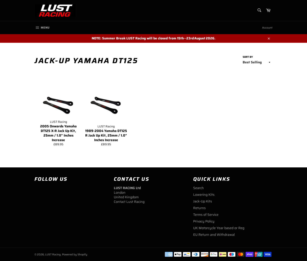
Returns (199, 208)
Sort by (248, 57)
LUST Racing (53, 254)
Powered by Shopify (74, 254)
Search (198, 188)
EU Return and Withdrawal (214, 234)
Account (267, 27)
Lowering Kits (203, 194)
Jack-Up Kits (202, 201)
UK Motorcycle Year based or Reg (218, 228)
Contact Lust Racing (129, 201)
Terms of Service (205, 214)
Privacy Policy (203, 221)
